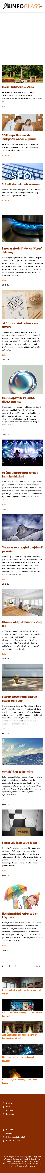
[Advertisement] (22, 36)
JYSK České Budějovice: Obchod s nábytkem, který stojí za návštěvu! (20, 1036)
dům (3, 106)
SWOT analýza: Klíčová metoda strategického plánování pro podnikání (19, 137)
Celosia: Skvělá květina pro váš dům (18, 87)
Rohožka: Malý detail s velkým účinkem (19, 842)
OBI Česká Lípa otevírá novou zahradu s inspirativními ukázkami (20, 474)
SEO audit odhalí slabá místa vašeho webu (21, 184)
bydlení (4, 280)
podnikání (5, 155)
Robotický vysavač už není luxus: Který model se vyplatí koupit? (19, 698)
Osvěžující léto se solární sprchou (17, 771)
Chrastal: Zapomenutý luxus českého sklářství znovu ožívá (18, 399)
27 (29, 966)
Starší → (39, 966)
